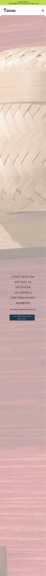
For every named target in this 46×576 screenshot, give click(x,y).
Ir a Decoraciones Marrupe (22, 317)
